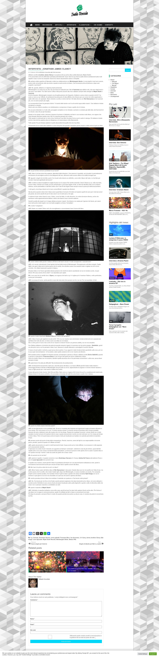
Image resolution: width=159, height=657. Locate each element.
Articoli (59, 25)
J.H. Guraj (83, 537)
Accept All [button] (153, 654)
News (37, 25)
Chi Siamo (98, 25)
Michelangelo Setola (62, 539)
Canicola (35, 537)
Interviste (71, 25)
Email (32, 624)
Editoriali (114, 81)
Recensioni (47, 25)
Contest (112, 89)
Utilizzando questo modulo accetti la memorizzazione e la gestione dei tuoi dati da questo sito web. (86, 636)
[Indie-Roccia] (31, 25)
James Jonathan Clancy (93, 537)
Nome (32, 619)
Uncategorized (114, 96)
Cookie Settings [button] (142, 654)
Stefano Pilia (72, 539)
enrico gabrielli (55, 537)
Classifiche (84, 25)
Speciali (114, 85)
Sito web (33, 630)
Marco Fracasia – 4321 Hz (41, 571)
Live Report (115, 83)
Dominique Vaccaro (44, 537)
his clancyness (74, 537)
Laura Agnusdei (37, 539)
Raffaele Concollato (45, 72)
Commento (34, 600)
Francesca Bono (65, 537)
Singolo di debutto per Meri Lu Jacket (90, 543)
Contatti (109, 25)
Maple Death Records (49, 539)
